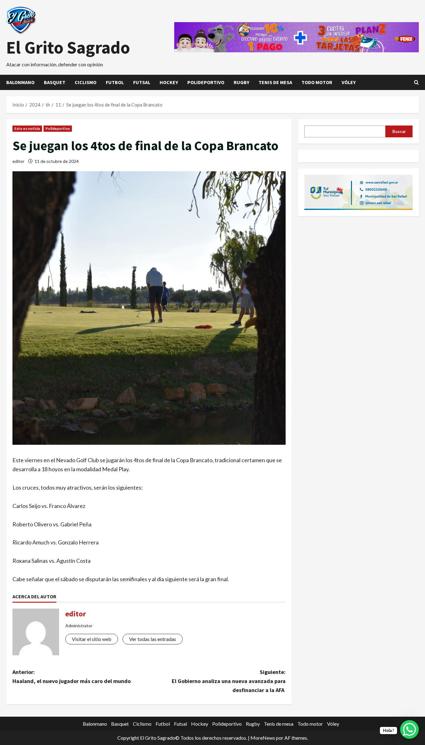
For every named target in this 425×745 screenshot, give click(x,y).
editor (18, 161)
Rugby (241, 82)
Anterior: (71, 676)
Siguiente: (229, 681)
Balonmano (20, 82)
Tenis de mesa (275, 82)
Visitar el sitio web (91, 639)
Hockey (169, 82)
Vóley (349, 82)
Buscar (399, 131)
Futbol (115, 82)
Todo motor (316, 82)
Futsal (141, 82)
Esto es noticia (27, 128)
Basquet (54, 82)
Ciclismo (85, 82)
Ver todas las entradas (152, 639)
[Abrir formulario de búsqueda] (416, 82)
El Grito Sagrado (68, 47)
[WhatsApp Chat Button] (409, 729)
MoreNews (262, 738)
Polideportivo (205, 82)
